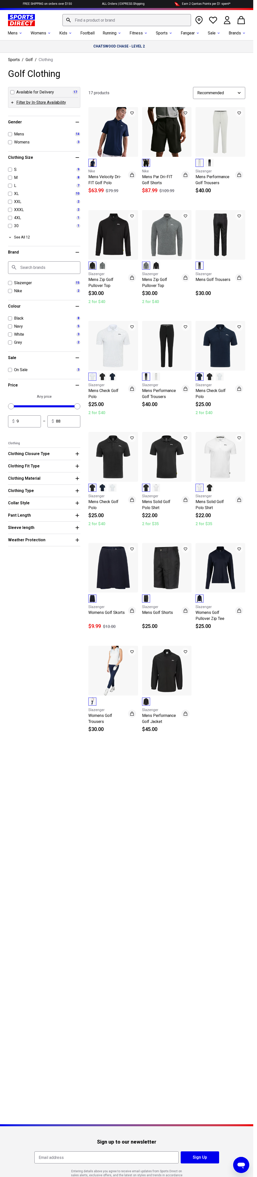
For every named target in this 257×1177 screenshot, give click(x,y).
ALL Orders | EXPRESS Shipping (123, 4)
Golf (29, 59)
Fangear (188, 33)
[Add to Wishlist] (132, 113)
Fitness (136, 33)
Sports (162, 33)
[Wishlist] (213, 20)
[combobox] (126, 20)
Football (87, 33)
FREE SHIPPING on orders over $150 (47, 4)
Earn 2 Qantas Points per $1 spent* (206, 4)
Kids (63, 33)
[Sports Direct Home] (21, 20)
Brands (235, 33)
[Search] (68, 20)
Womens (38, 33)
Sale (212, 33)
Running (109, 33)
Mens (13, 33)
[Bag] (241, 20)
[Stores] (199, 20)
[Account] (227, 20)
